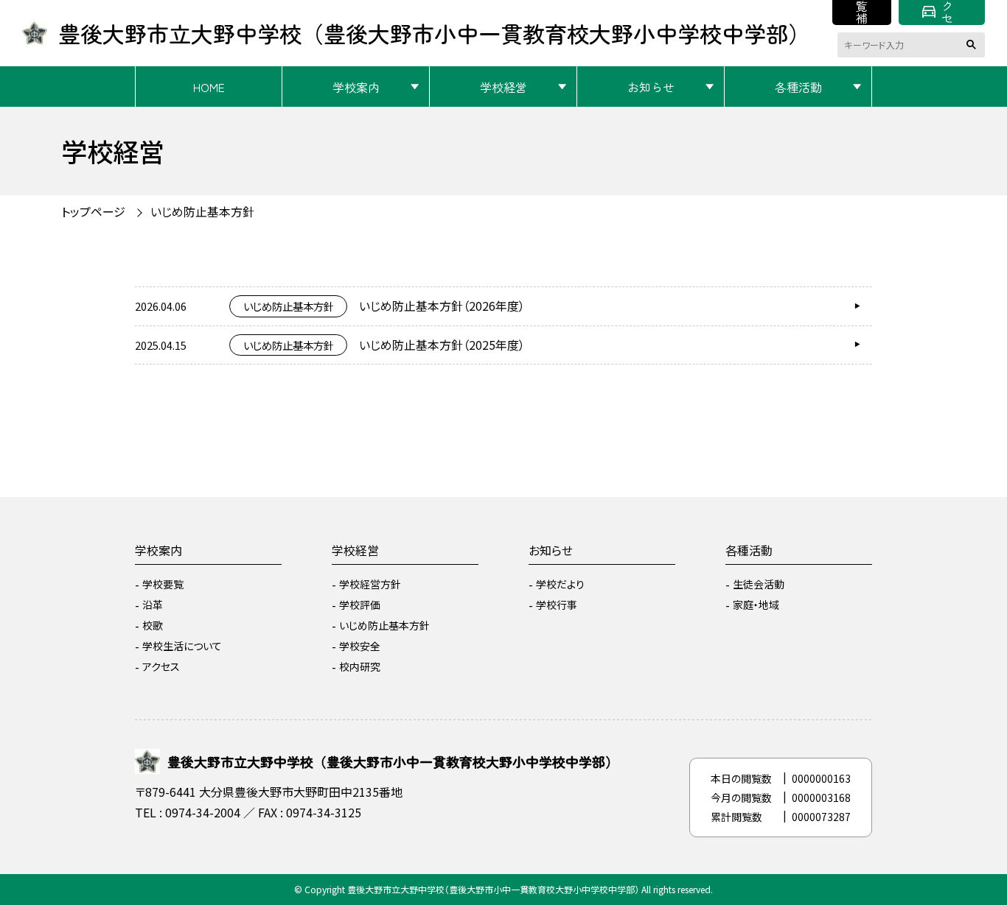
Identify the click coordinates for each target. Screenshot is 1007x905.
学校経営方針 (370, 584)
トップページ (93, 211)
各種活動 (798, 87)
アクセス (947, 12)
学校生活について (182, 645)
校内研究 (359, 666)
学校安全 (359, 645)
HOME (209, 87)
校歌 (152, 625)
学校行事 (556, 604)
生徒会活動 (758, 584)
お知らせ (651, 87)
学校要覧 (163, 584)
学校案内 (356, 87)
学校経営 (503, 87)
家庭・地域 (756, 604)
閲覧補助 (862, 12)
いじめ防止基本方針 (384, 625)
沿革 (152, 604)
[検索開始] (974, 44)
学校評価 (359, 604)
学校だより (560, 584)
